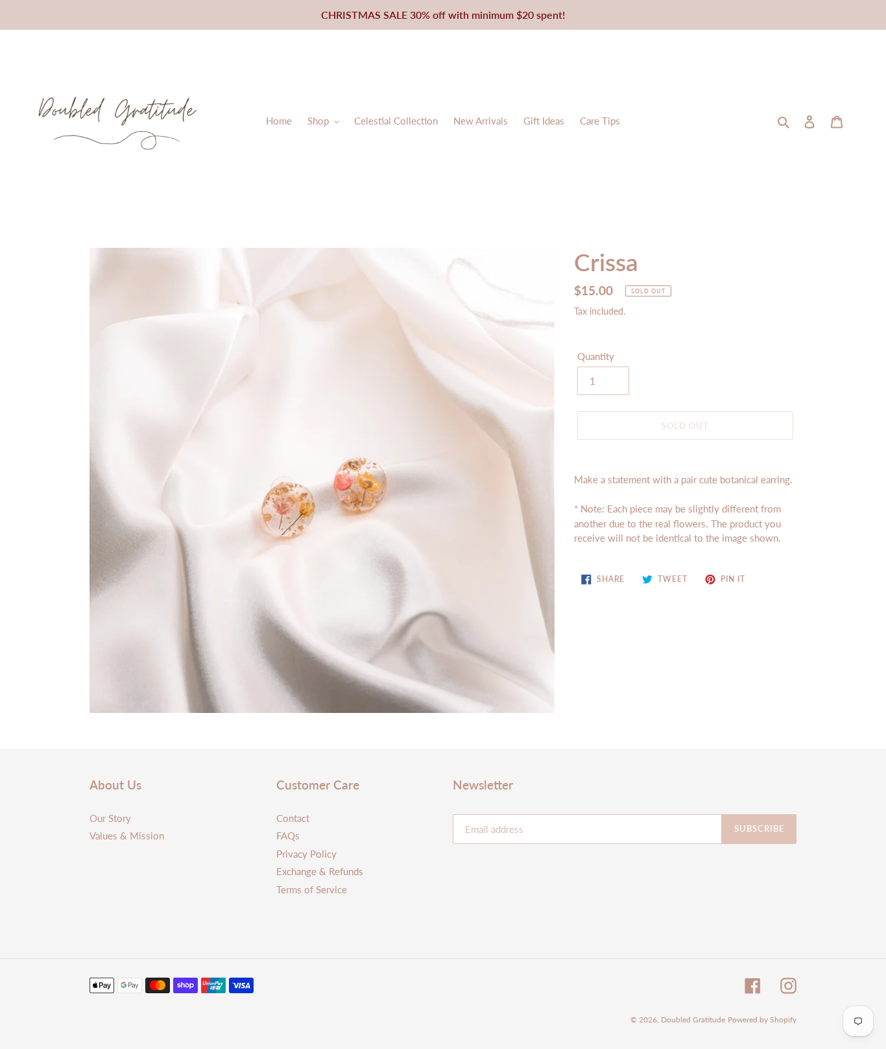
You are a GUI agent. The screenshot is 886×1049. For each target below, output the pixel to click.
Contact (292, 818)
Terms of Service (311, 889)
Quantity (595, 356)
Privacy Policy (306, 854)
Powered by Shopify (762, 1019)
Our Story (110, 818)
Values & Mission (127, 835)
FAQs (288, 835)
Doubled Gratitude (693, 1019)
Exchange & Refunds (319, 871)
